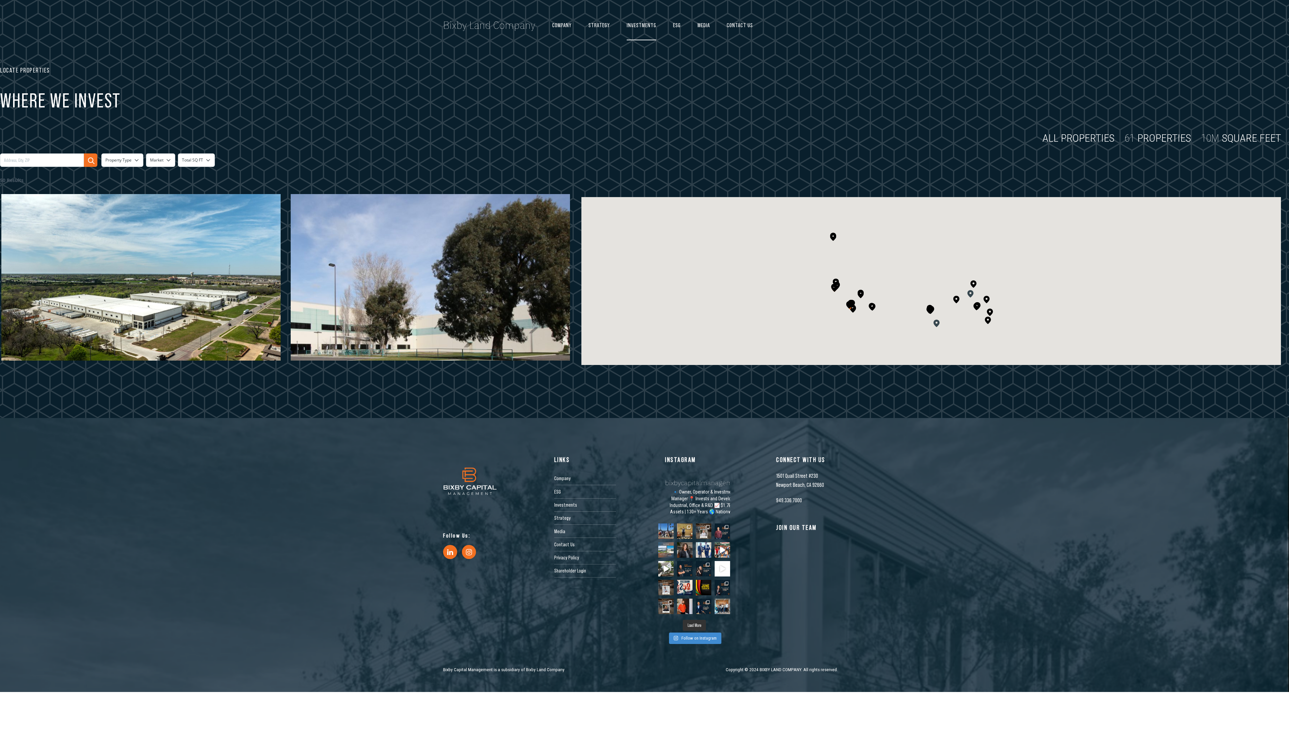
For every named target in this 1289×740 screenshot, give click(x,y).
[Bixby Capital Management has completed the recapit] (666, 550)
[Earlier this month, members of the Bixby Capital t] (666, 531)
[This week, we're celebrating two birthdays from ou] (703, 531)
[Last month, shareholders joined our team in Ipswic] (666, 568)
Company (562, 25)
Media (704, 25)
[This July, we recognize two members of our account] (703, 568)
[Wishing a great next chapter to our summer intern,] (685, 531)
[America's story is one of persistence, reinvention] (685, 587)
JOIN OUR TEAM (796, 527)
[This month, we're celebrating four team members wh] (722, 531)
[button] (861, 293)
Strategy (599, 25)
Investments (641, 25)
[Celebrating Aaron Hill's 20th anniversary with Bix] (703, 606)
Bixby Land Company (489, 25)
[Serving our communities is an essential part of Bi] (722, 606)
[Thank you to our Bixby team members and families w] (722, 550)
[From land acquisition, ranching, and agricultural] (722, 568)
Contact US (740, 25)
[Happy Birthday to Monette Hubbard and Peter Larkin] (666, 606)
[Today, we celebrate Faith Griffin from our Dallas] (666, 587)
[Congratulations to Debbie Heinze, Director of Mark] (685, 550)
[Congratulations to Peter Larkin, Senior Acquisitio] (703, 550)
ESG (677, 25)
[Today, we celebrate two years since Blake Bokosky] (685, 568)
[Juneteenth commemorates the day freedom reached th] (703, 587)
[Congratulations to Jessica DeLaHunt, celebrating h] (722, 587)
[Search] (90, 160)
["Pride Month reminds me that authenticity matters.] (685, 606)
